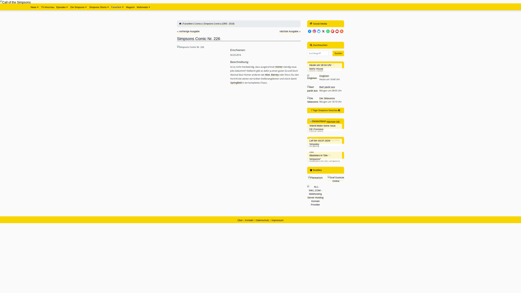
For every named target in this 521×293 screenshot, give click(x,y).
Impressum (277, 220)
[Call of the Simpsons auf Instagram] (314, 31)
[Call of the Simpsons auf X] (323, 31)
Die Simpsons (77, 7)
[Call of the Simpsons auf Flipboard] (332, 31)
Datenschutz (262, 220)
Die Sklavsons (327, 98)
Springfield (236, 82)
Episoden (61, 7)
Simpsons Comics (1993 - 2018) (219, 24)
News (33, 7)
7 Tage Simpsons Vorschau (324, 110)
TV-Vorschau (47, 7)
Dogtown (324, 76)
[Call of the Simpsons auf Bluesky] (319, 31)
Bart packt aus (327, 87)
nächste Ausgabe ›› (290, 31)
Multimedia (142, 7)
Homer (279, 67)
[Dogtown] (312, 77)
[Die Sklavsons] (312, 100)
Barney (274, 74)
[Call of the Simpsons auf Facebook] (309, 31)
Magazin (130, 7)
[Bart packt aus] (312, 88)
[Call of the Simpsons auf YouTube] (337, 31)
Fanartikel (116, 7)
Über (240, 220)
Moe (267, 74)
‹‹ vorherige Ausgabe (188, 31)
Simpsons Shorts (98, 7)
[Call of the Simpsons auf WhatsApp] (328, 31)
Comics (198, 24)
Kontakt (249, 220)
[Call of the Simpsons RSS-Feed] (341, 31)
